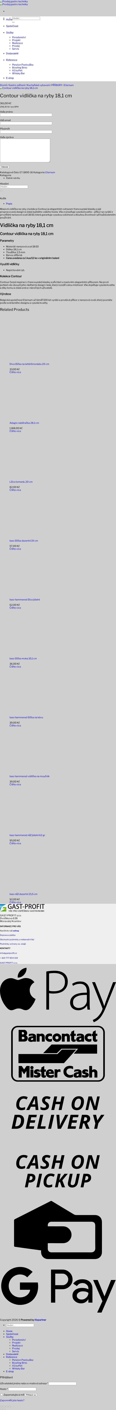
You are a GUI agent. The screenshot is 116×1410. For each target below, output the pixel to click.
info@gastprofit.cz (8, 953)
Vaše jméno (6, 111)
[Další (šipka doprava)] (4, 1409)
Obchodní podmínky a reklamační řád (17, 939)
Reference (11, 60)
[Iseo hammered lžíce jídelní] (28, 594)
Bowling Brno (19, 67)
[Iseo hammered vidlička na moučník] (28, 771)
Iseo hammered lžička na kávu (26, 717)
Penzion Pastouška (22, 64)
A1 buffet (17, 70)
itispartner (40, 1319)
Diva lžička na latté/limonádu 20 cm (29, 364)
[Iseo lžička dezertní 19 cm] (28, 535)
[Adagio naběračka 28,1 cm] (28, 417)
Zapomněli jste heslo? (12, 1400)
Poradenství (19, 37)
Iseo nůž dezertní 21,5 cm (23, 894)
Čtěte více (15, 372)
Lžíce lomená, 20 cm (21, 481)
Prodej (16, 46)
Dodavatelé (12, 53)
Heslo (4, 1389)
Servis (15, 48)
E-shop (10, 78)
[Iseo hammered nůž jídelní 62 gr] (28, 829)
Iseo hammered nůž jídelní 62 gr (27, 835)
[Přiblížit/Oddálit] (1, 1406)
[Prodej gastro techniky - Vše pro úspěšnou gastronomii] (14, 3)
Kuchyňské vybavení (38, 85)
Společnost (12, 26)
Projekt (16, 40)
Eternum (69, 85)
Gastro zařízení (17, 85)
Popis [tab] (9, 203)
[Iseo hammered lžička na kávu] (28, 712)
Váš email (5, 120)
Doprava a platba (7, 935)
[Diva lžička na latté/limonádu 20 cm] (28, 358)
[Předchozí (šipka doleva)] (1, 1409)
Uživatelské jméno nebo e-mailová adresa (24, 1383)
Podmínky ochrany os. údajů (13, 944)
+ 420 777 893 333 (9, 958)
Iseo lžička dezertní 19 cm (24, 540)
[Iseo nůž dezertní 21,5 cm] (28, 888)
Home (9, 19)
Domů (3, 85)
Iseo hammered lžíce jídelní (25, 599)
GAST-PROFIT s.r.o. (9, 963)
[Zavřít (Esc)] (10, 1406)
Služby (9, 32)
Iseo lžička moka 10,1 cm (23, 658)
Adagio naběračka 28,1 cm (24, 423)
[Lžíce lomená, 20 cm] (28, 476)
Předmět (5, 128)
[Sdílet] (7, 1406)
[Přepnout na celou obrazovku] (4, 1406)
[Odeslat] (13, 22)
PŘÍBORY (56, 85)
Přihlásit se (31, 1395)
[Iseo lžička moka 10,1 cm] (28, 653)
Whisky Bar (18, 73)
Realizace (17, 43)
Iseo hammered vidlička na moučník (30, 776)
